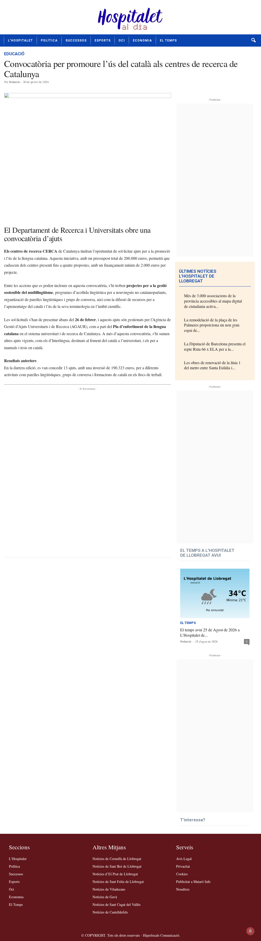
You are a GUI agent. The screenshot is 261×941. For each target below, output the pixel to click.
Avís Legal (184, 858)
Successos (76, 40)
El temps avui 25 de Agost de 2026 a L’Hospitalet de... (210, 632)
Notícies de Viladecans (109, 889)
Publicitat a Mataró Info (193, 881)
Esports (103, 40)
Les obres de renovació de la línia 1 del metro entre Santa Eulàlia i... (212, 365)
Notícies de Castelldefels (110, 912)
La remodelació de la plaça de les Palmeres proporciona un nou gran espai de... (211, 325)
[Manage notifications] (250, 931)
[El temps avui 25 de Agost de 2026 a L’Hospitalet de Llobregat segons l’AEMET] (215, 593)
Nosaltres (182, 889)
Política (49, 40)
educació (14, 53)
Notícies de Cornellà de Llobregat (117, 858)
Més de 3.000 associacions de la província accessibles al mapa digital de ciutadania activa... (213, 301)
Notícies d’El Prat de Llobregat (115, 873)
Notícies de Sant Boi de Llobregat (117, 866)
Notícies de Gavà (105, 896)
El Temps (168, 40)
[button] (253, 40)
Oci (122, 40)
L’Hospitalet (20, 40)
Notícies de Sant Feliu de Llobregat (118, 881)
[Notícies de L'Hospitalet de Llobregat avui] (130, 19)
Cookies (182, 873)
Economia (142, 40)
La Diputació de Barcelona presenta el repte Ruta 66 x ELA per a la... (214, 346)
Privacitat (183, 866)
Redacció (14, 82)
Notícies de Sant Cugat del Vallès (116, 904)
